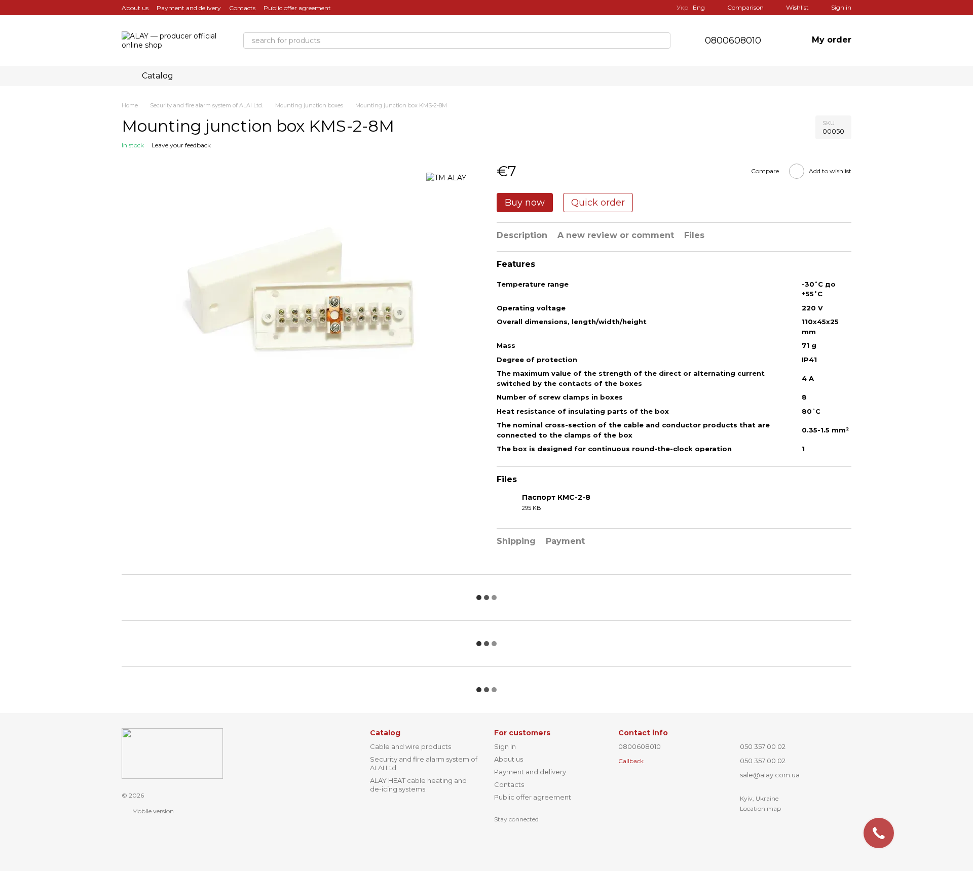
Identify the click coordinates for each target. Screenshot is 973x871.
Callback (631, 761)
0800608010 (733, 40)
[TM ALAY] (446, 177)
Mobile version (152, 811)
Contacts (242, 8)
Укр (683, 8)
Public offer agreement (297, 8)
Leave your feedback (181, 145)
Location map (760, 808)
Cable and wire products (410, 746)
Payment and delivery (189, 8)
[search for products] (662, 40)
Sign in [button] (505, 746)
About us (135, 8)
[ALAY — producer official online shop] (172, 753)
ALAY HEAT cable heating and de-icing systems (418, 784)
